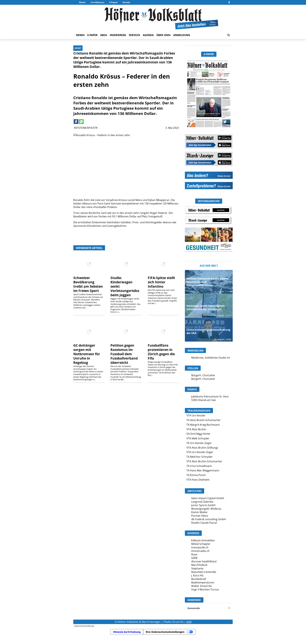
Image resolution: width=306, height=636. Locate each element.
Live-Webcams (97, 2)
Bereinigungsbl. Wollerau (206, 508)
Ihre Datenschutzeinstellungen (165, 631)
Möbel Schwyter (200, 544)
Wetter (82, 2)
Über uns (162, 35)
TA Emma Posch (196, 475)
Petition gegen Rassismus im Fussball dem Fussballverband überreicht (124, 354)
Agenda (148, 35)
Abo (103, 35)
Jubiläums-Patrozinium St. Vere (210, 396)
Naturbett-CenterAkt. (204, 572)
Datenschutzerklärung (84, 626)
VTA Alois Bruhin (196, 429)
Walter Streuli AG (201, 586)
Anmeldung (181, 35)
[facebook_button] (229, 2)
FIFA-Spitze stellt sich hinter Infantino (161, 282)
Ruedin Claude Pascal (204, 522)
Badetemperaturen (202, 582)
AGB (188, 622)
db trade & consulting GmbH (208, 519)
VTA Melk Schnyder (197, 438)
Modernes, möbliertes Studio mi (210, 357)
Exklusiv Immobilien (203, 540)
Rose (194, 554)
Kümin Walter (199, 512)
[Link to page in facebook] (76, 121)
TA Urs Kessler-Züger (199, 443)
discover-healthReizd (203, 561)
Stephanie (197, 568)
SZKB (194, 558)
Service (134, 35)
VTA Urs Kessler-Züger (199, 452)
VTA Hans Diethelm (198, 479)
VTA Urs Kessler (195, 415)
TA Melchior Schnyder (199, 456)
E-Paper (113, 2)
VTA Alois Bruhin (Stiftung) (202, 447)
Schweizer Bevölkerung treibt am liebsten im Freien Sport (88, 284)
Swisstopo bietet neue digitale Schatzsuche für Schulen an (205, 307)
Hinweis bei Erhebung (127, 631)
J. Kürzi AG (197, 575)
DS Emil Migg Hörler (198, 434)
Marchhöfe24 (199, 565)
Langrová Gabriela (202, 501)
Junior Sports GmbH (203, 505)
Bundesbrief (198, 579)
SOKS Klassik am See (203, 400)
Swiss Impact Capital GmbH (207, 498)
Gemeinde (208, 608)
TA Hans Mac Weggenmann (202, 470)
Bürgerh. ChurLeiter (203, 375)
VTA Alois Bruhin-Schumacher (204, 461)
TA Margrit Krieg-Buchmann (203, 424)
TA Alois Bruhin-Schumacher (203, 420)
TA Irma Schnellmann (199, 466)
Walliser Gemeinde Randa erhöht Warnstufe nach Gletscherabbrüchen (207, 282)
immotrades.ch (200, 551)
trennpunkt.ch (199, 547)
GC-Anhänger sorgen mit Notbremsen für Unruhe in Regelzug (86, 354)
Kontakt (126, 2)
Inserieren (117, 35)
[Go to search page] (228, 35)
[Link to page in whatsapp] (81, 121)
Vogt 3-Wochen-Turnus (205, 589)
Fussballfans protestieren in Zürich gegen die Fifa (161, 351)
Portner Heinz (199, 515)
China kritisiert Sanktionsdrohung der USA (208, 331)
